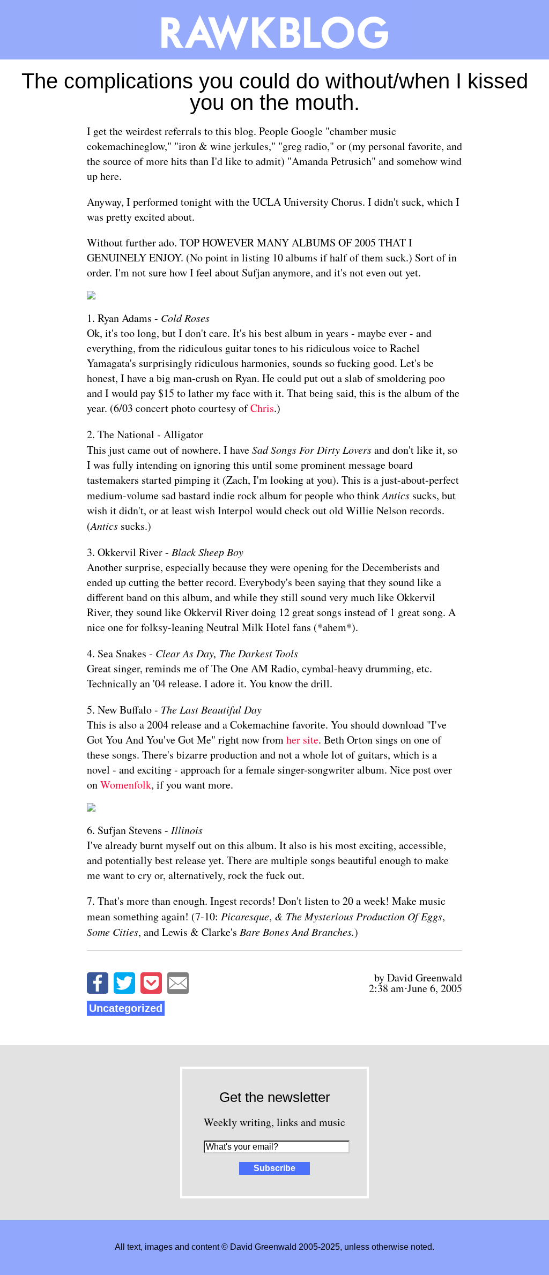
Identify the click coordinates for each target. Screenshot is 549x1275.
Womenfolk (125, 784)
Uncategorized (125, 1008)
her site (302, 739)
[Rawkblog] (274, 29)
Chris (262, 408)
